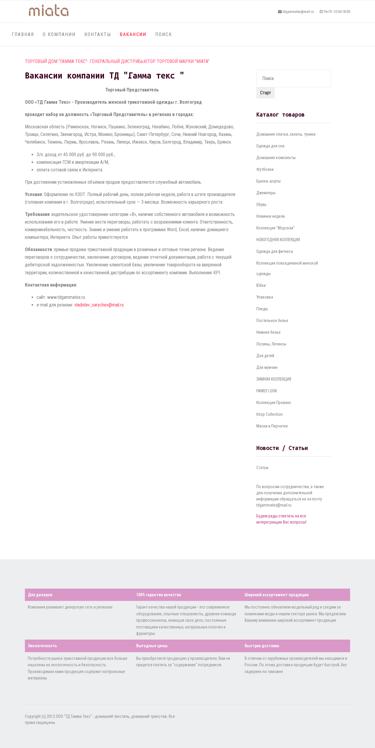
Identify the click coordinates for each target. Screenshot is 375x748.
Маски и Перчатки (272, 426)
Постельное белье (272, 320)
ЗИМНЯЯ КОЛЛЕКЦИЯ (273, 379)
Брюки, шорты (268, 181)
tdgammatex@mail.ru (298, 11)
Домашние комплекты (276, 157)
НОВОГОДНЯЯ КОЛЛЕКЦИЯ (278, 239)
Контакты (97, 34)
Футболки (265, 169)
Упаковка (264, 297)
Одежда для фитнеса (274, 251)
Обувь (261, 204)
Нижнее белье (268, 332)
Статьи (262, 467)
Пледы (262, 308)
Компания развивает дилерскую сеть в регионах (70, 607)
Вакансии (133, 34)
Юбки (261, 285)
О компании (59, 34)
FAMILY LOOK (266, 391)
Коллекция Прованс (273, 402)
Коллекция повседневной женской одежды (287, 268)
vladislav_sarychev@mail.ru (99, 305)
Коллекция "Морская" (275, 228)
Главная (23, 34)
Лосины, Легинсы (271, 344)
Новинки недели (270, 216)
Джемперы (265, 192)
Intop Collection (269, 414)
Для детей (265, 355)
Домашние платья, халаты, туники (286, 134)
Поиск (163, 34)
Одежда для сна (270, 146)
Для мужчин (266, 367)
